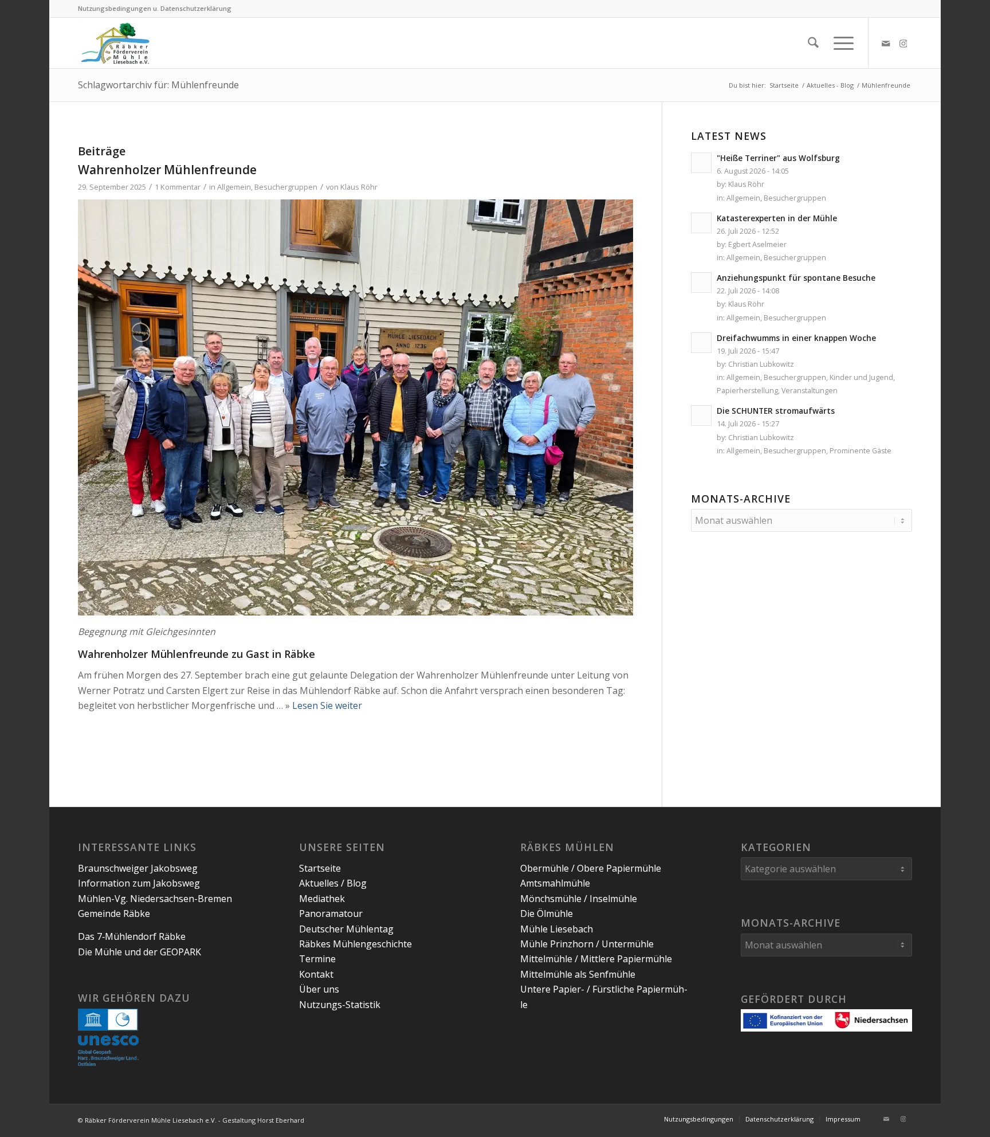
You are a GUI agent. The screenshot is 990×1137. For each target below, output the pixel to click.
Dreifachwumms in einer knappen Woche (796, 337)
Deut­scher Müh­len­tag (346, 929)
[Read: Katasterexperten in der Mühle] (701, 223)
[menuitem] (813, 43)
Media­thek (322, 898)
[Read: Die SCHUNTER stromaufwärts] (701, 415)
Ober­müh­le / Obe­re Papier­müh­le (590, 868)
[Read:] (701, 162)
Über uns (319, 989)
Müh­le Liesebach (556, 929)
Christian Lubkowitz (761, 364)
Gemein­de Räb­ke (114, 913)
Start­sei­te (320, 868)
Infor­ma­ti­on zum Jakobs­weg (139, 883)
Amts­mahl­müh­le (555, 883)
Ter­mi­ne (317, 958)
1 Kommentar (178, 187)
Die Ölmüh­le (546, 913)
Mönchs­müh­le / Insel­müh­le (578, 898)
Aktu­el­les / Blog (333, 883)
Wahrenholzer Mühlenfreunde (167, 170)
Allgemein (234, 187)
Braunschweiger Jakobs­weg (138, 868)
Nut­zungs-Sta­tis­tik (339, 1004)
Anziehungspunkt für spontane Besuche (796, 277)
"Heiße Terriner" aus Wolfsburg (778, 157)
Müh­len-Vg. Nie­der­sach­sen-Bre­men (155, 898)
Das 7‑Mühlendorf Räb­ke (132, 936)
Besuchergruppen (285, 187)
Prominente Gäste (860, 451)
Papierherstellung (747, 390)
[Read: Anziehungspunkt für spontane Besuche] (701, 282)
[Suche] (813, 43)
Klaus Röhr (359, 187)
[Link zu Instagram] (903, 42)
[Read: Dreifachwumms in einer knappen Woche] (701, 342)
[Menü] (840, 43)
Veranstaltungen (809, 390)
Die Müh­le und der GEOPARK (139, 952)
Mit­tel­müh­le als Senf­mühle (577, 974)
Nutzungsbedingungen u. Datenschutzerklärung (154, 8)
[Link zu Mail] (886, 42)
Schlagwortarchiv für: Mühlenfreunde (158, 85)
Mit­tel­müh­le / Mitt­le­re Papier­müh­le (596, 958)
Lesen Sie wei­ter (327, 705)
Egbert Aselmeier (757, 244)
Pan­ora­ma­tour (331, 913)
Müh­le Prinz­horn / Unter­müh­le (587, 944)
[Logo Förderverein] (115, 43)
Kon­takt (316, 974)
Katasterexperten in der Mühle (777, 218)
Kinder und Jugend (861, 377)
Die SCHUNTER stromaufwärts (776, 410)
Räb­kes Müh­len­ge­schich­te (355, 944)
